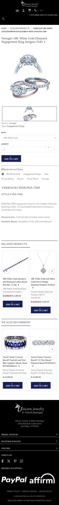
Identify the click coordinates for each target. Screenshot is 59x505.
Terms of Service (29, 491)
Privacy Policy (13, 491)
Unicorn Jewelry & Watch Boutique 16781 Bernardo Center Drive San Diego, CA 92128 (29, 423)
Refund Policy (45, 491)
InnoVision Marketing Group (38, 500)
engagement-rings (32, 174)
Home (4, 28)
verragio (12, 123)
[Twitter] (8, 461)
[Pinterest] (15, 461)
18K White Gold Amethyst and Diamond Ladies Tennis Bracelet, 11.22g (15, 282)
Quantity (5, 144)
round (20, 179)
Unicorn (22, 496)
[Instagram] (21, 461)
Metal (3, 132)
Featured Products (20, 28)
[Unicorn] (29, 4)
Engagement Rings (15, 126)
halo (46, 174)
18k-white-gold (13, 174)
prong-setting (7, 179)
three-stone (32, 179)
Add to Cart (11, 159)
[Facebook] (2, 461)
